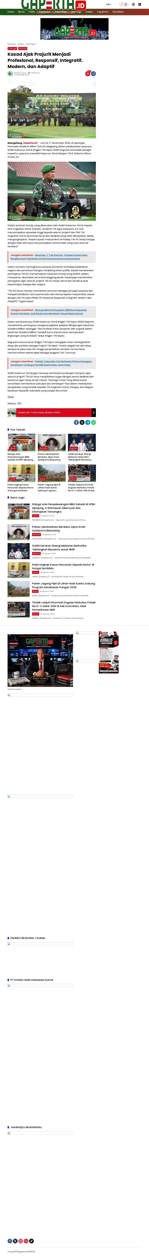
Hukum (12, 448)
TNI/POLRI (22, 48)
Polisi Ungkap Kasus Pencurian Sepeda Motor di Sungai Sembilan (21, 487)
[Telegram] (87, 422)
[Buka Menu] (139, 4)
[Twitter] (82, 422)
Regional (73, 448)
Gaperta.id (30, 143)
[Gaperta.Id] (54, 4)
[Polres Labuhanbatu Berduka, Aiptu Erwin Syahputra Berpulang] (52, 442)
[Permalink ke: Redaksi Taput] (11, 73)
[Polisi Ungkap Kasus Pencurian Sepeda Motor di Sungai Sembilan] (22, 473)
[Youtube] (26, 1241)
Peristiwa (43, 448)
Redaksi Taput (20, 73)
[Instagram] (20, 1241)
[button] (126, 4)
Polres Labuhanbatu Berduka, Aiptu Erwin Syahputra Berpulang (49, 457)
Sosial (42, 479)
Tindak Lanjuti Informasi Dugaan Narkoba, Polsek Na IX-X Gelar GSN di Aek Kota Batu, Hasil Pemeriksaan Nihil (81, 487)
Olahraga (12, 48)
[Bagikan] (93, 73)
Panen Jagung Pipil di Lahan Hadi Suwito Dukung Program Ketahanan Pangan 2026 (51, 487)
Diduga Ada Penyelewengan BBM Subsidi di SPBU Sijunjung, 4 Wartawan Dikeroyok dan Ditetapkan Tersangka (21, 457)
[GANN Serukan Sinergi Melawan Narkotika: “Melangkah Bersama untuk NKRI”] (82, 442)
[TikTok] (31, 1241)
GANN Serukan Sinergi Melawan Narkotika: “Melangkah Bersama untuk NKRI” (79, 457)
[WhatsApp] (93, 422)
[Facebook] (76, 422)
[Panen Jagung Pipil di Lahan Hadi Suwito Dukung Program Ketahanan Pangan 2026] (52, 473)
